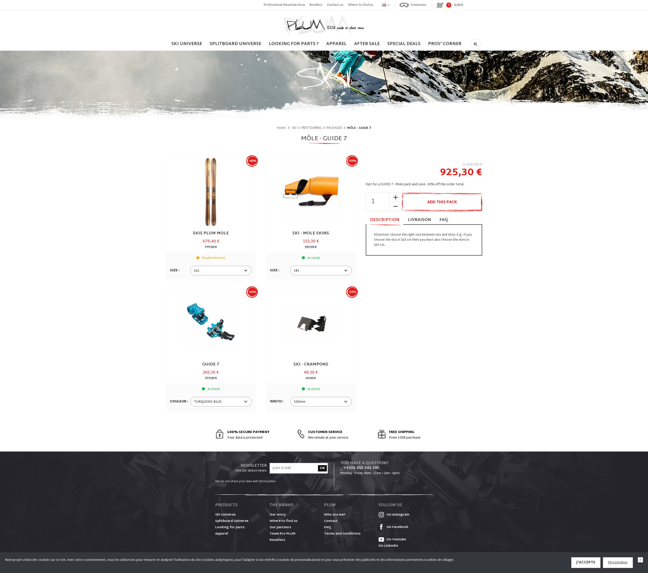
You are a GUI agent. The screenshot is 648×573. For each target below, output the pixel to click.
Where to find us (360, 5)
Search (475, 44)
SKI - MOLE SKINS (310, 233)
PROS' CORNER (444, 44)
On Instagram (397, 515)
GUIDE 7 (210, 364)
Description (384, 220)
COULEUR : (179, 402)
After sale (367, 44)
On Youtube (396, 540)
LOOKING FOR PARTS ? (294, 44)
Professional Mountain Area (284, 5)
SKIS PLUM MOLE (211, 233)
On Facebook (397, 527)
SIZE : (175, 271)
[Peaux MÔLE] (310, 192)
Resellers (315, 5)
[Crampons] (310, 323)
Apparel (336, 44)
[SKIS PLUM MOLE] (210, 192)
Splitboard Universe (231, 521)
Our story (278, 515)
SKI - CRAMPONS (310, 364)
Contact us (335, 5)
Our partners (280, 527)
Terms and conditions (342, 534)
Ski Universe (225, 515)
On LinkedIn (388, 546)
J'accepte (585, 562)
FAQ (443, 220)
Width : (277, 402)
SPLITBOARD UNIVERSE (235, 44)
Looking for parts (230, 527)
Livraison (419, 220)
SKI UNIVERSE (186, 44)
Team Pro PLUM (282, 534)
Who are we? (335, 515)
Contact (330, 521)
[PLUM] (324, 25)
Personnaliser (618, 562)
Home (281, 128)
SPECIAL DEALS (403, 44)
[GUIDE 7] (210, 323)
